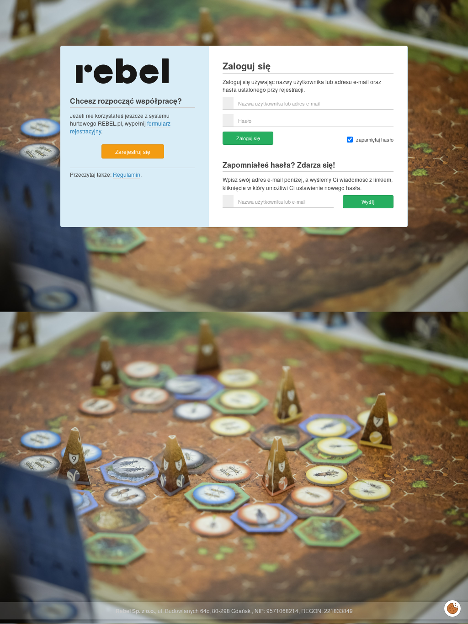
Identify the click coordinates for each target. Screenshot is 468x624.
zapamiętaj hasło (375, 139)
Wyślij (368, 201)
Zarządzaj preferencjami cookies (452, 606)
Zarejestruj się (132, 151)
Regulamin (126, 174)
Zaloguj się (248, 138)
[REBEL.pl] (122, 70)
